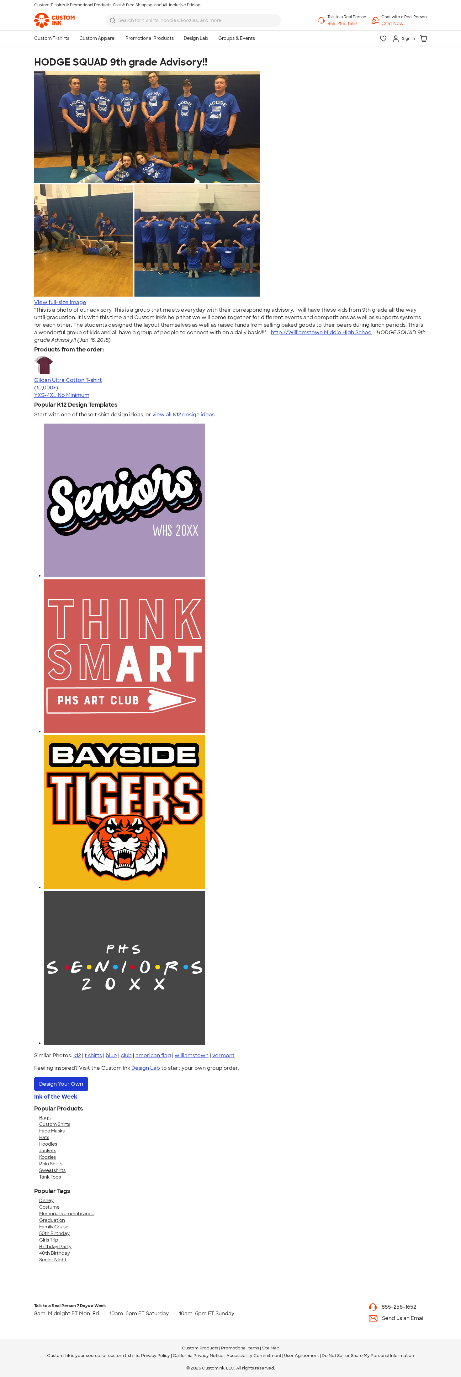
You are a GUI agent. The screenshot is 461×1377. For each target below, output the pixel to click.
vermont (223, 1055)
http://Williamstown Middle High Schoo (321, 332)
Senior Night (52, 1260)
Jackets (47, 1150)
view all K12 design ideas (183, 414)
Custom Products (200, 1348)
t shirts (93, 1055)
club (126, 1055)
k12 (77, 1055)
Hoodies (48, 1144)
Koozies (47, 1157)
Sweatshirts (52, 1170)
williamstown (192, 1055)
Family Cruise (53, 1227)
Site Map (270, 1348)
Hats (44, 1137)
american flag (153, 1055)
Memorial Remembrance (66, 1213)
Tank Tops (50, 1177)
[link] (54, 20)
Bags (44, 1118)
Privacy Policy (155, 1355)
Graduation (52, 1220)
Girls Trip (48, 1240)
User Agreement (301, 1355)
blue (111, 1055)
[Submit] (112, 20)
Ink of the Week (55, 1096)
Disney (46, 1200)
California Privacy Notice (198, 1355)
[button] (404, 23)
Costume (49, 1207)
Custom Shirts (54, 1124)
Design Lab (145, 1068)
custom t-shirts (123, 1355)
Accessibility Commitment (253, 1355)
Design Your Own (61, 1084)
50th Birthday (54, 1233)
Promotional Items (240, 1348)
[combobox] (193, 20)
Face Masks (52, 1131)
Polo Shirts (50, 1164)
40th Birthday (54, 1253)
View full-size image (60, 302)
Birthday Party (55, 1246)
